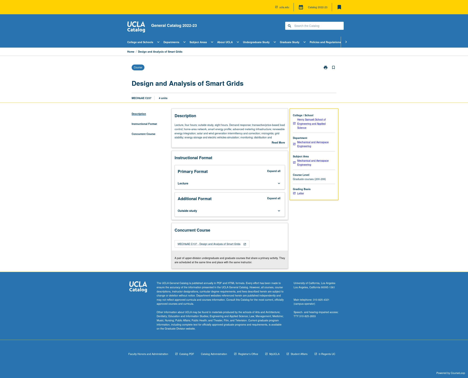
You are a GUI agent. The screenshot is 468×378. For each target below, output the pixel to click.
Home (130, 51)
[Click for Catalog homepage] (136, 27)
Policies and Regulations (325, 42)
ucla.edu (284, 7)
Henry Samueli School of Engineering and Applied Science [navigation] (311, 123)
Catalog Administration (214, 354)
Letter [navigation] (300, 193)
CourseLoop (458, 373)
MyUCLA (274, 354)
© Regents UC (327, 354)
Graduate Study (289, 42)
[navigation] (212, 244)
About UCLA (225, 42)
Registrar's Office (248, 354)
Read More (278, 143)
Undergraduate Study (256, 42)
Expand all (273, 171)
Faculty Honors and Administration (148, 354)
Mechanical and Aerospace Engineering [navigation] (313, 144)
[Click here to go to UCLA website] (138, 287)
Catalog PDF (186, 354)
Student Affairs (299, 354)
